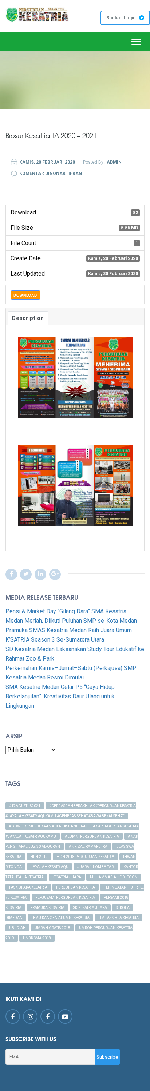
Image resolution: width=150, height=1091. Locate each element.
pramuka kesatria (47, 908)
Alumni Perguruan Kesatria (92, 836)
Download (25, 295)
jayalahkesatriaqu (49, 867)
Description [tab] (28, 318)
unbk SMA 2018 (37, 938)
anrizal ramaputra (88, 847)
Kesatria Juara (66, 877)
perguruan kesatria (75, 887)
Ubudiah (17, 928)
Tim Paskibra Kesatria (118, 918)
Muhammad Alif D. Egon (114, 877)
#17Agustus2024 (24, 806)
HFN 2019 (39, 857)
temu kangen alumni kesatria (60, 918)
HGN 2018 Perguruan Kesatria (85, 857)
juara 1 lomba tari (96, 867)
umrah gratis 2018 (52, 928)
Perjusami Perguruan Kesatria (65, 897)
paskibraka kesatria (28, 887)
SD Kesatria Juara (90, 908)
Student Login (120, 17)
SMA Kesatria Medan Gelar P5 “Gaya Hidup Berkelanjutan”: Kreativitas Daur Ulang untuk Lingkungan (60, 696)
